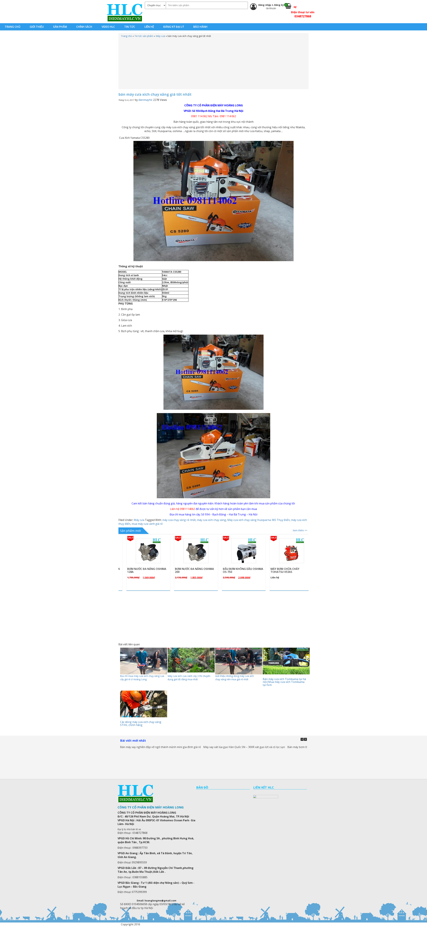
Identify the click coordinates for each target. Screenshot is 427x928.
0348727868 (302, 16)
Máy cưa (160, 36)
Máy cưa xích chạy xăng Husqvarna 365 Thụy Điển (258, 520)
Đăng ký (279, 5)
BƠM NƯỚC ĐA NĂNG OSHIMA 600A (283, 570)
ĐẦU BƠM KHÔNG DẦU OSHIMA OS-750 (188, 570)
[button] (305, 739)
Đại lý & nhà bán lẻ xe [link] (129, 829)
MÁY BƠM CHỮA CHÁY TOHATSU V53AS (230, 570)
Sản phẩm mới (130, 531)
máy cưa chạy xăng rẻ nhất (179, 520)
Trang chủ (126, 36)
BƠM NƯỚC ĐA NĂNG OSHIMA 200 (140, 570)
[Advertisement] (213, 62)
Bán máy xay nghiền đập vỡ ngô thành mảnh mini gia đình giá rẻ (160, 747)
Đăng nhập (265, 5)
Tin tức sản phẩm (143, 36)
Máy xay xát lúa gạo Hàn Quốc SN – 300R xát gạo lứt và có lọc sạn (244, 747)
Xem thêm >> (300, 530)
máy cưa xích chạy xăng (211, 520)
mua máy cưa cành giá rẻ (147, 524)
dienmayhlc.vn (124, 12)
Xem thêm (143, 558)
